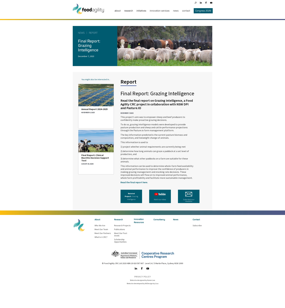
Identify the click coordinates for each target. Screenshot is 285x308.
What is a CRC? (101, 237)
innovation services (160, 10)
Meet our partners (103, 233)
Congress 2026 (203, 10)
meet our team (101, 229)
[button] (118, 11)
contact (186, 10)
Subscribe (197, 225)
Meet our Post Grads (120, 234)
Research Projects (122, 225)
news (176, 10)
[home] (90, 11)
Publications (119, 229)
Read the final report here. (134, 182)
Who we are (100, 225)
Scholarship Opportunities (120, 240)
